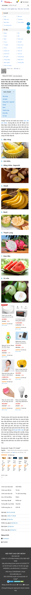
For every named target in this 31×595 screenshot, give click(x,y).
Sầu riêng (5, 96)
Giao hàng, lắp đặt (6, 500)
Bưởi (4, 107)
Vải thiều (5, 99)
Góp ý (17, 497)
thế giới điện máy (18, 430)
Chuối (4, 104)
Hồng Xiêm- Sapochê (8, 102)
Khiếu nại (18, 500)
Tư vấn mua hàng (21, 493)
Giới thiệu (18, 486)
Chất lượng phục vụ (6, 507)
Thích (8, 68)
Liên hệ (18, 507)
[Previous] (2, 464)
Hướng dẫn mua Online (7, 504)
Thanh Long (6, 110)
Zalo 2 (28, 27)
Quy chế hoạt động (6, 497)
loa (14, 452)
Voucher (18, 504)
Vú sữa (5, 116)
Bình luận (16, 68)
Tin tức (18, 490)
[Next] (27, 464)
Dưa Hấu (5, 113)
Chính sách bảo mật (6, 493)
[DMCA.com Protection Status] (19, 582)
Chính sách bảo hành (7, 486)
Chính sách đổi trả (6, 490)
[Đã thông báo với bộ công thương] (10, 581)
